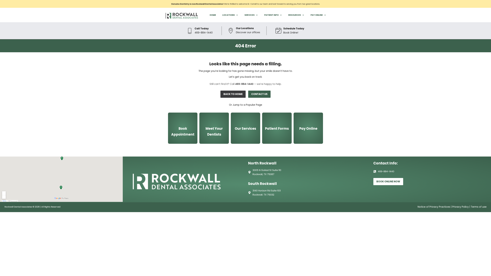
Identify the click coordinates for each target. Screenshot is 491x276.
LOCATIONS (228, 15)
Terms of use (479, 207)
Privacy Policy (460, 207)
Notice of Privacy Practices (434, 207)
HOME (213, 15)
